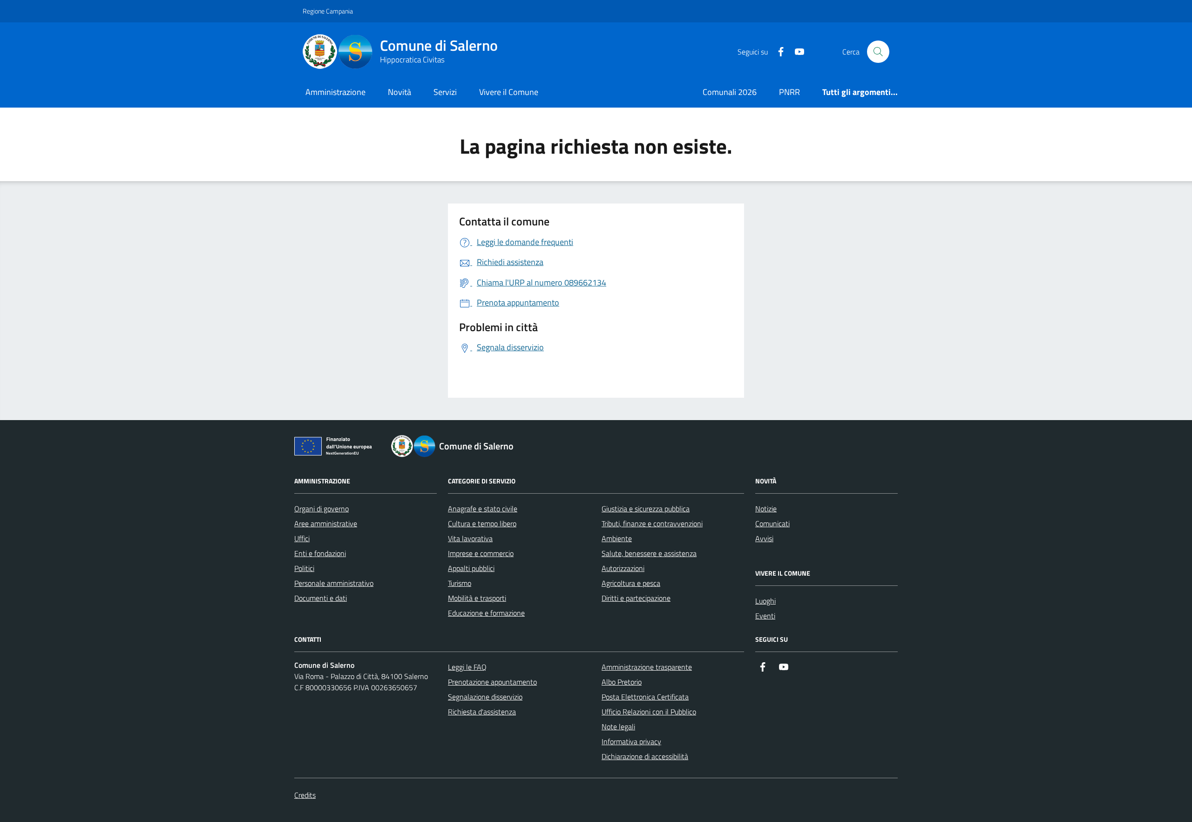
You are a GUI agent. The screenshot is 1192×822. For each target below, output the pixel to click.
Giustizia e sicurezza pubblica (646, 508)
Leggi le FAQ (467, 667)
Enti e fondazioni (320, 553)
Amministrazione (335, 92)
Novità (399, 92)
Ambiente (617, 538)
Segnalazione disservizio (485, 696)
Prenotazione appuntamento (492, 681)
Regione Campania (328, 11)
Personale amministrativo (333, 583)
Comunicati (772, 523)
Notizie (766, 508)
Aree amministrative (325, 523)
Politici (304, 568)
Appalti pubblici (471, 568)
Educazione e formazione (486, 612)
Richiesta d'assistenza (482, 711)
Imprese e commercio (481, 553)
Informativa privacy (631, 741)
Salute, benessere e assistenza (649, 553)
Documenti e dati (320, 598)
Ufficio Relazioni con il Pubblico (649, 711)
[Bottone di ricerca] (878, 52)
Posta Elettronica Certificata (645, 696)
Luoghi (765, 600)
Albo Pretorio (622, 681)
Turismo (459, 583)
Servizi (445, 92)
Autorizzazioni (623, 568)
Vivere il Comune (508, 92)
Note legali (618, 726)
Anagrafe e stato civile (482, 508)
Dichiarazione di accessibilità (645, 756)
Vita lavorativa (470, 538)
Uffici (302, 538)
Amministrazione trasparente (647, 667)
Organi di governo (321, 508)
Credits (305, 795)
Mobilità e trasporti (477, 598)
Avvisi (764, 538)
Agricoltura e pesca (631, 583)
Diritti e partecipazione (636, 598)
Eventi (765, 615)
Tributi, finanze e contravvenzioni (652, 523)
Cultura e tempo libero (482, 523)
